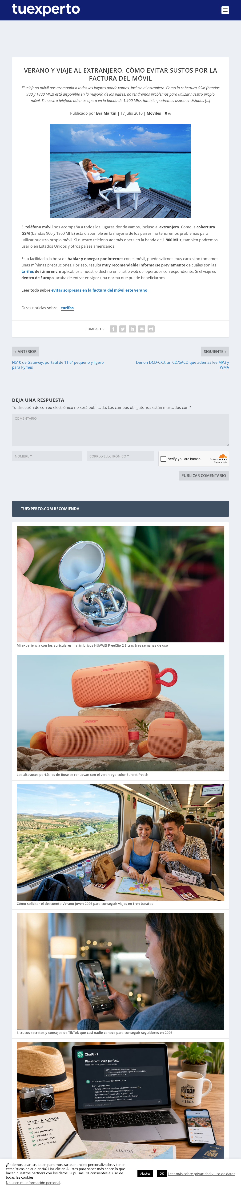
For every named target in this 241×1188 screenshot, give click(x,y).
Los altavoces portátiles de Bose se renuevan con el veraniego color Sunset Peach (82, 774)
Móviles (154, 113)
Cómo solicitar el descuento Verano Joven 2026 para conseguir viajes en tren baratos (85, 903)
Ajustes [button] (145, 1173)
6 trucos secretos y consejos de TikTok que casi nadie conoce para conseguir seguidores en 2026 (94, 1032)
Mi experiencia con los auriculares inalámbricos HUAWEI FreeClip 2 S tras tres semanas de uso (92, 645)
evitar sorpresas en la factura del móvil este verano (99, 290)
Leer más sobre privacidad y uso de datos (201, 1174)
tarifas (27, 271)
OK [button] (162, 1173)
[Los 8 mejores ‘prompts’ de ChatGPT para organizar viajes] (120, 1101)
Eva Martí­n (106, 113)
